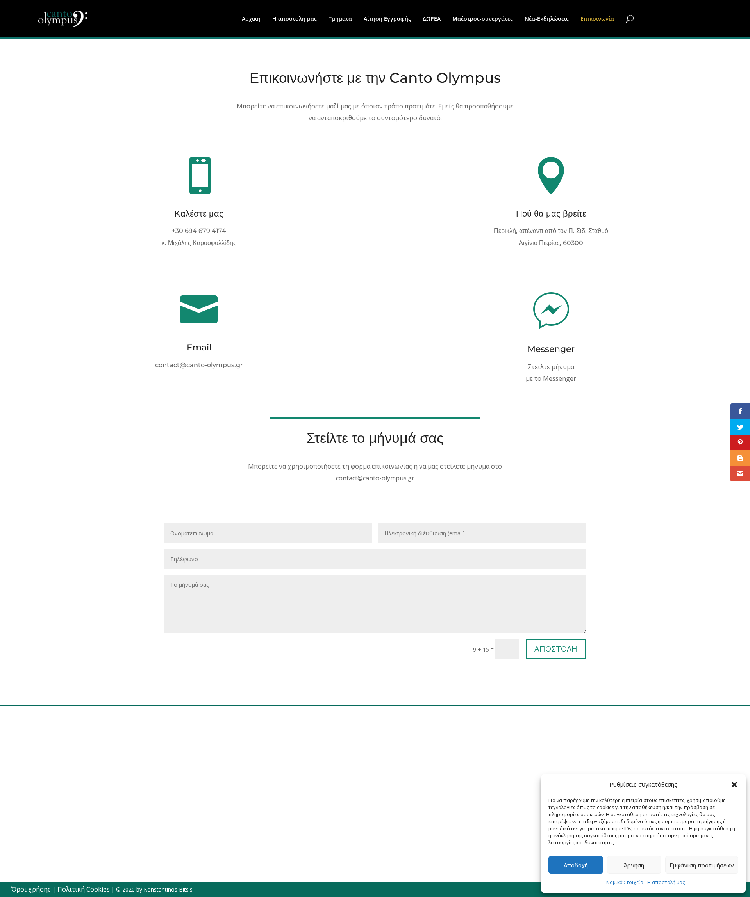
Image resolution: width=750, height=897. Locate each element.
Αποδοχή (576, 865)
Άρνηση (634, 865)
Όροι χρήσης (31, 889)
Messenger (551, 349)
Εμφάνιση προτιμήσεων (702, 865)
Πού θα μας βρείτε (551, 213)
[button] (734, 785)
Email (199, 347)
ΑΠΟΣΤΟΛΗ (555, 648)
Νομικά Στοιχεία (624, 882)
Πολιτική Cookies (83, 889)
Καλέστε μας (199, 213)
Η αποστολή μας (666, 882)
